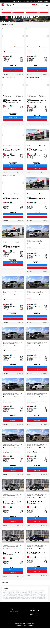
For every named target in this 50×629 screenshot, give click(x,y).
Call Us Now (5, 74)
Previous (1, 19)
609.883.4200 (20, 74)
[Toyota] (3, 4)
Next (49, 19)
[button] (23, 36)
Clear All (3, 24)
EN (34, 4)
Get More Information (13, 67)
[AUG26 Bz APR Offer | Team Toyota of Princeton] (25, 19)
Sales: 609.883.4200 (16, 1)
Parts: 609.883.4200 (30, 1)
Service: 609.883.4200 (23, 1)
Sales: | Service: (41, 1)
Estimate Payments (13, 70)
